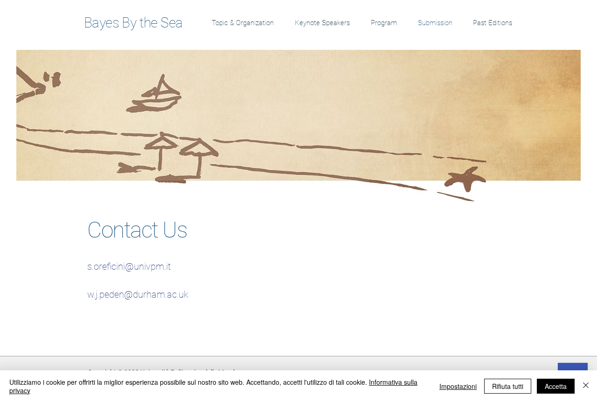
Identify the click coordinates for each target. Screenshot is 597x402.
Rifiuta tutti (507, 386)
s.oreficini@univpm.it (129, 266)
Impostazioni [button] (458, 386)
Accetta (556, 386)
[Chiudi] (585, 386)
